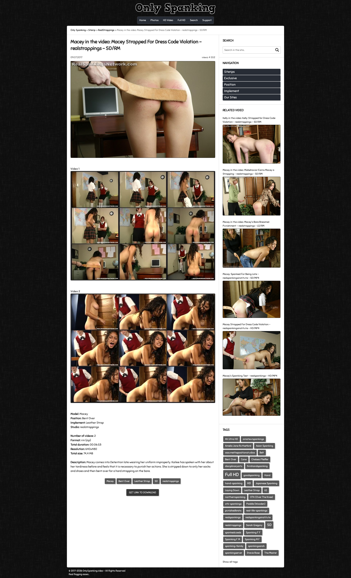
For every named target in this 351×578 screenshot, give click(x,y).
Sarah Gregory (254, 525)
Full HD (232, 475)
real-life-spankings (256, 510)
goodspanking (252, 475)
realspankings (233, 517)
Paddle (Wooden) (255, 503)
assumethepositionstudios (240, 452)
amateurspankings (253, 439)
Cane (244, 459)
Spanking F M (232, 539)
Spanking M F (252, 539)
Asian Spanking (264, 445)
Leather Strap (95, 423)
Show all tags (230, 561)
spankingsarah (256, 546)
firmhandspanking (257, 466)
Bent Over (88, 418)
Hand (267, 475)
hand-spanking (233, 483)
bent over (102, 471)
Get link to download (142, 492)
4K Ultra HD (231, 439)
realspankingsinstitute (258, 517)
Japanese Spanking (266, 483)
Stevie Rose (253, 552)
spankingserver (233, 552)
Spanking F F (253, 532)
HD (249, 483)
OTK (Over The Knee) (261, 497)
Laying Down (232, 490)
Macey (110, 481)
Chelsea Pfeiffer (259, 459)
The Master (270, 552)
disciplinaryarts (233, 466)
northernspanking (235, 497)
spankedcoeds (233, 532)
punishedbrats (233, 510)
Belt (262, 452)
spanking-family (234, 546)
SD (156, 481)
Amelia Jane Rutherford (238, 445)
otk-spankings (233, 503)
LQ (265, 490)
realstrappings (171, 481)
